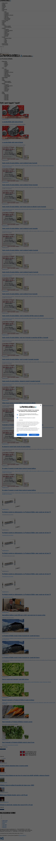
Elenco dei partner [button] (26, 426)
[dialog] (28, 420)
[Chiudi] (41, 405)
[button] (28, 420)
